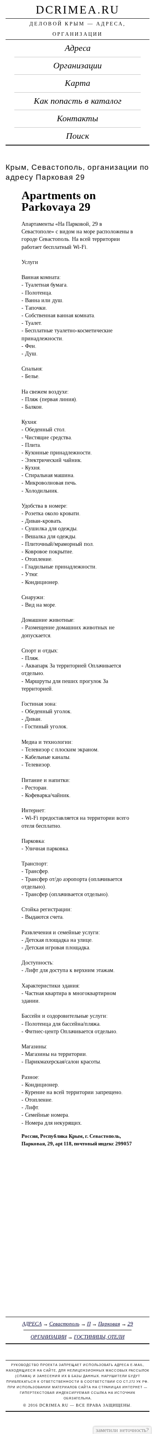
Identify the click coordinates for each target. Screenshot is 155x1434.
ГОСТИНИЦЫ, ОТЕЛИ (99, 1337)
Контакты (77, 118)
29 (130, 1324)
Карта (77, 83)
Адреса (78, 48)
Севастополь (64, 1324)
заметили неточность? (122, 1430)
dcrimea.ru (78, 9)
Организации (77, 65)
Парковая (109, 1324)
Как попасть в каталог (78, 101)
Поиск (77, 136)
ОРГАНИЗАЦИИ (48, 1337)
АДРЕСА (32, 1324)
